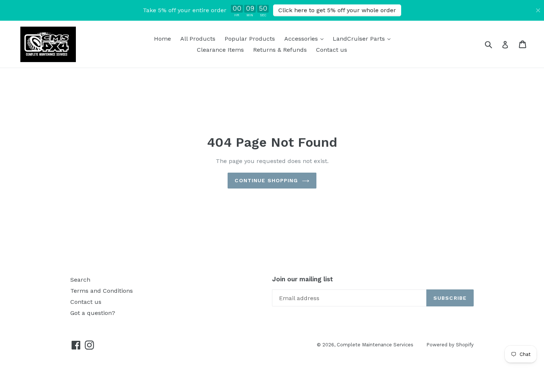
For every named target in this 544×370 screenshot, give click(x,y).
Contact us (331, 49)
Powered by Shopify (450, 344)
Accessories (305, 38)
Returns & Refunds (280, 49)
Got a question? (92, 312)
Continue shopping (266, 180)
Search (80, 279)
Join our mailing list (302, 279)
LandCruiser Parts (363, 38)
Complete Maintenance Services (375, 344)
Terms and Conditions (101, 290)
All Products (197, 38)
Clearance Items (220, 49)
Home (162, 38)
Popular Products (250, 38)
